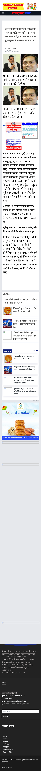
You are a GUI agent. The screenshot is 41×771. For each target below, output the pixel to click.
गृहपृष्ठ (5, 736)
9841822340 (20, 695)
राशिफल (6, 744)
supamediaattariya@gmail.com (16, 703)
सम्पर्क (5, 739)
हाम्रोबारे (5, 741)
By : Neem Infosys (7, 767)
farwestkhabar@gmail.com (14, 701)
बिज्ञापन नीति (7, 752)
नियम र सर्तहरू (8, 749)
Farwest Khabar (11, 48)
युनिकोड (6, 747)
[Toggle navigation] (3, 13)
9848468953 (8, 695)
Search (5, 716)
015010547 (8, 698)
